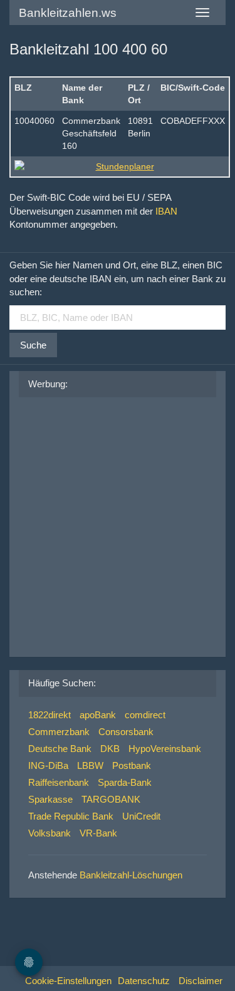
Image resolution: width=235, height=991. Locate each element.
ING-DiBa (48, 765)
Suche (33, 345)
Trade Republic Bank (70, 816)
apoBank (98, 714)
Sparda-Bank (125, 782)
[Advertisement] (117, 524)
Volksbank (49, 833)
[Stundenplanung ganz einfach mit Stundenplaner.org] (119, 166)
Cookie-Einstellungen (68, 980)
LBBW (90, 765)
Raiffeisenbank (58, 782)
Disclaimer (200, 980)
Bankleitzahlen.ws (68, 12)
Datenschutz (144, 980)
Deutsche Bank (59, 748)
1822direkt (49, 714)
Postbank (131, 765)
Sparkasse (50, 799)
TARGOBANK (110, 799)
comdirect (145, 714)
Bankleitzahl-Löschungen (131, 875)
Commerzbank (59, 731)
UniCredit (141, 816)
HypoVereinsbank (164, 748)
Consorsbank (126, 731)
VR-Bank (98, 833)
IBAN (166, 211)
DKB (110, 748)
